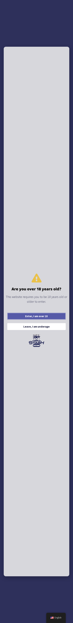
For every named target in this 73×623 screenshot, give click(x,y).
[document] (36, 311)
